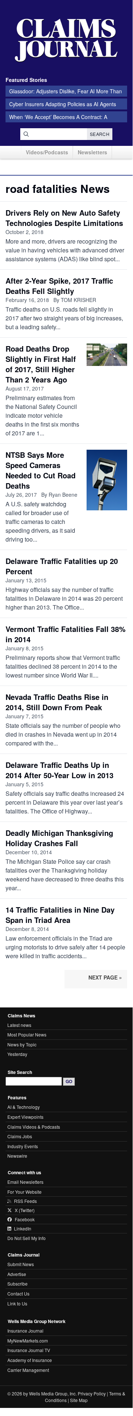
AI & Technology (23, 1107)
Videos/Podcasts (47, 152)
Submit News (20, 1264)
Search (99, 134)
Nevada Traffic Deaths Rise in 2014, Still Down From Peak (57, 701)
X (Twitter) (25, 1210)
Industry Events (22, 1146)
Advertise (16, 1274)
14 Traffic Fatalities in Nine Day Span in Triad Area (60, 914)
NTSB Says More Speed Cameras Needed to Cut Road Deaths (41, 470)
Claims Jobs (19, 1136)
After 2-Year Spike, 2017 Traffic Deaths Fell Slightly (59, 285)
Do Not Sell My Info (26, 1238)
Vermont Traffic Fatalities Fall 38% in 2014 (66, 633)
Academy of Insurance (29, 1360)
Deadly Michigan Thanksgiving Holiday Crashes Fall (59, 837)
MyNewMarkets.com (27, 1340)
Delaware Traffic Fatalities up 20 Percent (62, 566)
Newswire (17, 1156)
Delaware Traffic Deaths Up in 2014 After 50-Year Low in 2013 (59, 769)
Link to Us (17, 1303)
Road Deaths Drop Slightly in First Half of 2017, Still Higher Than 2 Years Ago (41, 364)
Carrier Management (28, 1370)
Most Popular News (26, 1034)
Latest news (19, 1025)
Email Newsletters (25, 1182)
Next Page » (105, 977)
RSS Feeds (25, 1201)
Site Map (79, 1400)
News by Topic (21, 1044)
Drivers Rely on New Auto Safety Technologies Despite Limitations (64, 217)
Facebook (25, 1219)
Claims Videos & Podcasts (33, 1127)
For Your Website (24, 1192)
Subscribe (17, 1283)
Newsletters (92, 152)
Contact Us (18, 1293)
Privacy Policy (92, 1393)
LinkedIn (22, 1228)
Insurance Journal (25, 1330)
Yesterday (17, 1054)
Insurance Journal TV (28, 1350)
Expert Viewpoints (25, 1117)
